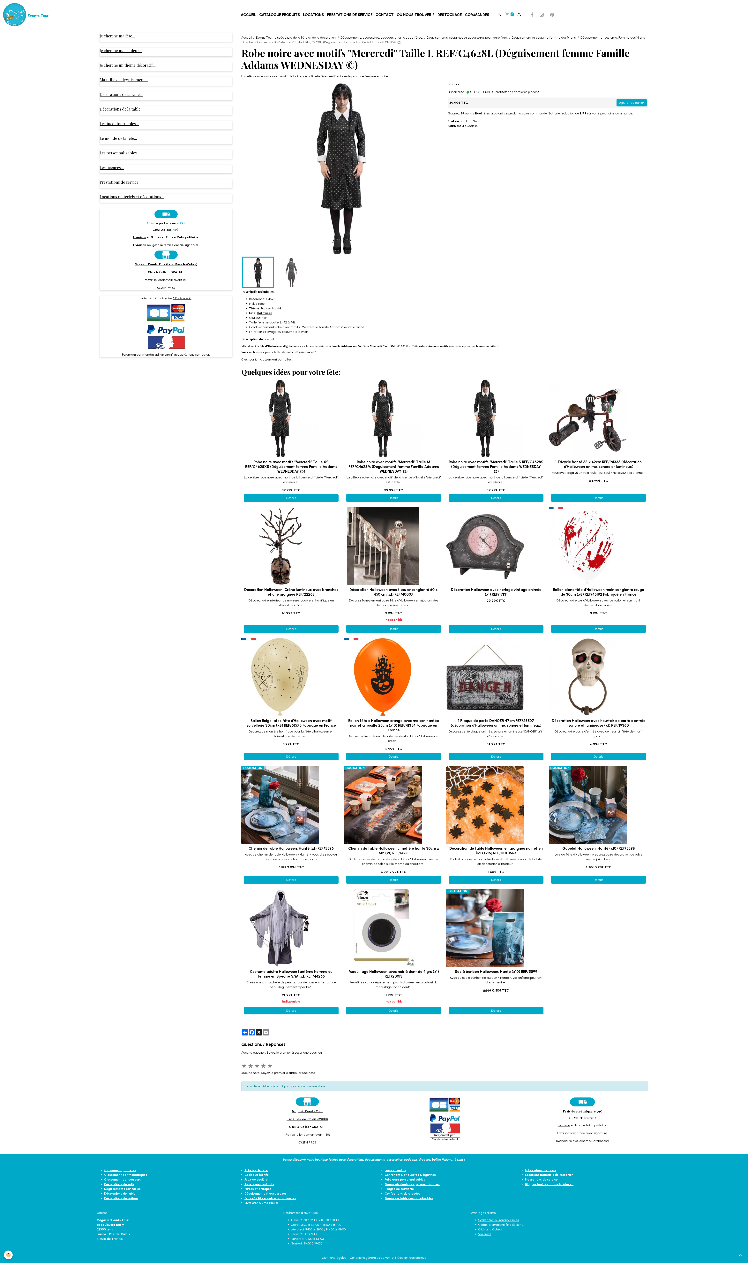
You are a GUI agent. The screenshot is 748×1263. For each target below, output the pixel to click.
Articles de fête (256, 1170)
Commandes (477, 14)
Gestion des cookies (411, 1257)
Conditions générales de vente (372, 1257)
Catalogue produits (279, 14)
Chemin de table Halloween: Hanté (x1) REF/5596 (291, 848)
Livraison (564, 1125)
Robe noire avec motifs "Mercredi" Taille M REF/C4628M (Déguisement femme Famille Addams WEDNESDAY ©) (393, 467)
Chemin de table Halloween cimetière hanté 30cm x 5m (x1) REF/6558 (393, 850)
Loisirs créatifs (395, 1170)
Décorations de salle (119, 1184)
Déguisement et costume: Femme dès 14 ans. (612, 37)
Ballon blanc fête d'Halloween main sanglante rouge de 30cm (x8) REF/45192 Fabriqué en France (598, 592)
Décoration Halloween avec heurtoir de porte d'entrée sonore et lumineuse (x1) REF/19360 (598, 723)
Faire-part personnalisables (405, 1179)
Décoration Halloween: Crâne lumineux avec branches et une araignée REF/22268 (291, 592)
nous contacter (198, 354)
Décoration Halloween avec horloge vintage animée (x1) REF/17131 (496, 592)
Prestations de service (349, 14)
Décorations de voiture (121, 1198)
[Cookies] (8, 1255)
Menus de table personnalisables (409, 1198)
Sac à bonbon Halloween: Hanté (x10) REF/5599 (496, 971)
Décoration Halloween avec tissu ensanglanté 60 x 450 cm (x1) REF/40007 (393, 592)
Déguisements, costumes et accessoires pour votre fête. (467, 37)
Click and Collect (490, 1229)
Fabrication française (540, 1170)
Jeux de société (256, 1179)
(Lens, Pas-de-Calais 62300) (307, 1119)
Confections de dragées (402, 1193)
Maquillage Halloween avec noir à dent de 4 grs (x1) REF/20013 (393, 974)
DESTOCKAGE (450, 14)
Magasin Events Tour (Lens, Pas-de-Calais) (166, 264)
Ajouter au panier (631, 103)
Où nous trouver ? (415, 14)
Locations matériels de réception (549, 1175)
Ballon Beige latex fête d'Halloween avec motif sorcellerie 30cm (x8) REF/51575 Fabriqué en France (291, 723)
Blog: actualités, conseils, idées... (549, 1184)
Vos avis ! (484, 1234)
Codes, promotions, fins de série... (501, 1225)
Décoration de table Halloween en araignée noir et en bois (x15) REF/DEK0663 (496, 850)
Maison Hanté (271, 308)
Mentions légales (334, 1257)
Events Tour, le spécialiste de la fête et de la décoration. (296, 37)
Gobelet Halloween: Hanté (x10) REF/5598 (598, 848)
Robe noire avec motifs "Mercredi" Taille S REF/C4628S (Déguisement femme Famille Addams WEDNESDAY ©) (496, 467)
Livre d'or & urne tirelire (261, 1203)
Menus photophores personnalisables (412, 1184)
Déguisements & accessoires (265, 1193)
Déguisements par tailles (122, 1189)
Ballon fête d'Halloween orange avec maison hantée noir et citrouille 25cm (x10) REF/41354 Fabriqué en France (393, 725)
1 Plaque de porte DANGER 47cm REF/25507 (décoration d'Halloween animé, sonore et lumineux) (496, 723)
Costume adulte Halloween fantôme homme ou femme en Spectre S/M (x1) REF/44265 (291, 974)
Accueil (248, 14)
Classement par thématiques (125, 1175)
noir (264, 318)
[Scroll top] (740, 1255)
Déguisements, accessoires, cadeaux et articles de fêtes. (381, 37)
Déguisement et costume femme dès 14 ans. (544, 37)
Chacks (472, 126)
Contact (385, 14)
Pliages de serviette (399, 1189)
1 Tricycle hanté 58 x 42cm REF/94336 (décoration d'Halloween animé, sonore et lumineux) (598, 464)
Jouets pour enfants (259, 1184)
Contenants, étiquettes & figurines (410, 1175)
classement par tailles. (276, 359)
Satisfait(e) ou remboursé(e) (498, 1220)
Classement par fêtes (120, 1170)
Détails (291, 498)
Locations (313, 14)
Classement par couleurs (122, 1179)
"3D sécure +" (182, 298)
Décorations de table (119, 1193)
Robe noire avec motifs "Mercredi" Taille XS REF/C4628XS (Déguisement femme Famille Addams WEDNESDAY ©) (291, 467)
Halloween (264, 313)
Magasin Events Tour (307, 1111)
